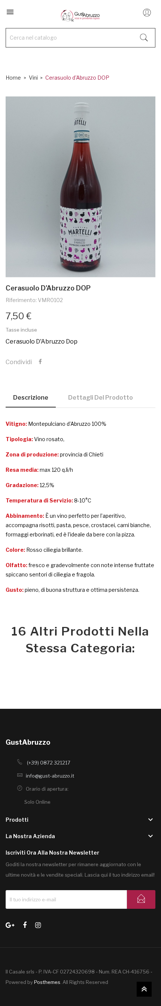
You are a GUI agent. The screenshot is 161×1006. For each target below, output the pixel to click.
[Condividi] (40, 362)
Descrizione (30, 397)
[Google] (10, 924)
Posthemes (47, 982)
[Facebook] (25, 924)
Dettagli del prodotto (100, 397)
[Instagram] (38, 924)
